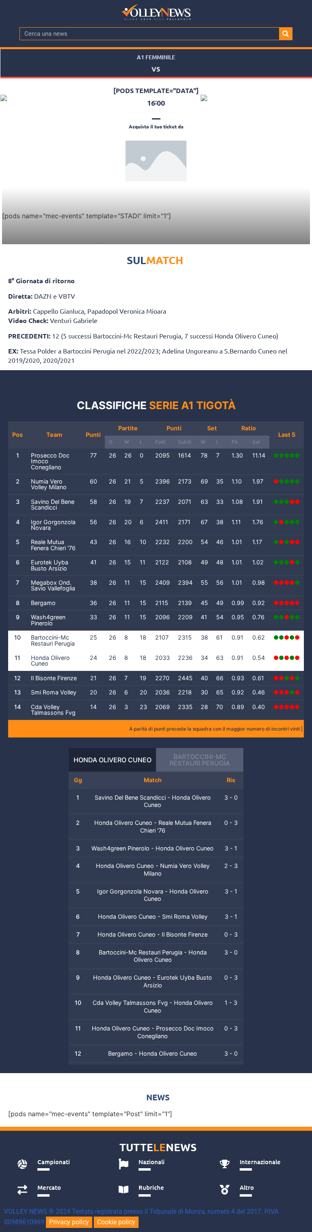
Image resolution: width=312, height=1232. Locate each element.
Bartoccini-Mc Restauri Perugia (199, 760)
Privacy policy (69, 1222)
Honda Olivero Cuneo (113, 760)
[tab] (58, 1164)
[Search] (285, 34)
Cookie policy (116, 1222)
